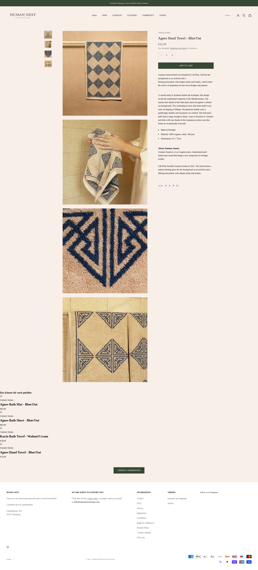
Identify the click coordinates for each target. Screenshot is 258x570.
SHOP (104, 15)
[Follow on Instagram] (7, 547)
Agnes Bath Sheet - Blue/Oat (19, 420)
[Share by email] (177, 186)
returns (170, 503)
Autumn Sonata (164, 33)
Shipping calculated (178, 48)
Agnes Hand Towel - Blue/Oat (20, 452)
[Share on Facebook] (166, 186)
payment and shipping (177, 498)
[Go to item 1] (48, 34)
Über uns (141, 537)
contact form (92, 498)
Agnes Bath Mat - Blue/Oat (18, 404)
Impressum (141, 513)
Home (94, 15)
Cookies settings (144, 532)
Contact (140, 498)
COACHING (132, 15)
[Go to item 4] (48, 63)
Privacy (140, 508)
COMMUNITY (148, 15)
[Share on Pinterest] (173, 186)
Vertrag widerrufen (129, 470)
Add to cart (186, 65)
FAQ (139, 503)
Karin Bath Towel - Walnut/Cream (24, 436)
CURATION (117, 15)
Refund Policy (143, 528)
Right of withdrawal (145, 523)
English (227, 15)
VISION (162, 15)
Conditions (141, 518)
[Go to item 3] (48, 54)
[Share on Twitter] (170, 186)
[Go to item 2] (48, 44)
